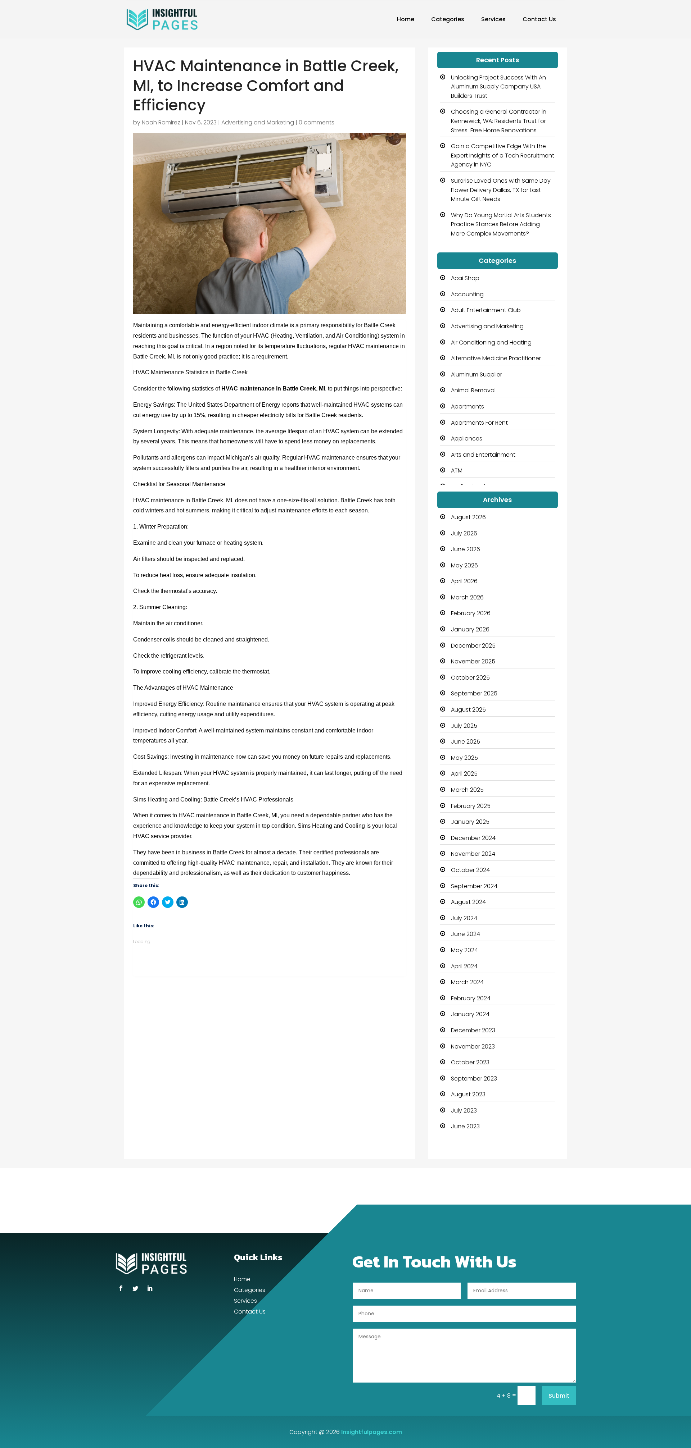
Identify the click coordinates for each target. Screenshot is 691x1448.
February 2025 (471, 806)
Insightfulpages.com (371, 1432)
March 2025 (467, 790)
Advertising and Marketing (257, 122)
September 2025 (474, 693)
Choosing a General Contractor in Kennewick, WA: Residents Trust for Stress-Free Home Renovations (498, 121)
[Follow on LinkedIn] (149, 1288)
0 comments (316, 122)
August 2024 (468, 902)
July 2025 (464, 726)
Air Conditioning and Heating (491, 342)
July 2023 (464, 1110)
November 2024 (473, 854)
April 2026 (464, 581)
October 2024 (470, 870)
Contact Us (539, 19)
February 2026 (471, 613)
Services (493, 19)
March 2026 (467, 597)
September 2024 (474, 886)
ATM (456, 470)
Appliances (466, 438)
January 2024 (470, 1014)
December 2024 (473, 838)
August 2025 (468, 709)
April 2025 (464, 773)
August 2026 (468, 517)
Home (405, 19)
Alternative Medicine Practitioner (496, 358)
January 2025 (470, 822)
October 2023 (470, 1062)
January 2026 (470, 629)
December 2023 (473, 1030)
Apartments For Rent (479, 423)
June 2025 (465, 741)
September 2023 (474, 1078)
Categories (447, 19)
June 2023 (465, 1126)
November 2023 (473, 1046)
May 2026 (464, 565)
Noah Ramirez (161, 122)
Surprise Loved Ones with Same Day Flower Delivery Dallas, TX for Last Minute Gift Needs (501, 190)
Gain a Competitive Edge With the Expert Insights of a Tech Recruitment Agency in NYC (502, 155)
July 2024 (464, 918)
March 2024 (467, 982)
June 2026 (465, 549)
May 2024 (464, 950)
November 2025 (473, 661)
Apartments (467, 406)
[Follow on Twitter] (135, 1288)
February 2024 (471, 998)
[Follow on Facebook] (121, 1288)
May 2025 (464, 758)
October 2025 (470, 677)
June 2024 (465, 934)
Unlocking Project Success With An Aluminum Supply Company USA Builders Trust (498, 86)
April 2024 (464, 966)
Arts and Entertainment (483, 455)
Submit (558, 1396)
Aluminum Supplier (476, 374)
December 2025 (473, 645)
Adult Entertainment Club (486, 310)
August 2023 (468, 1094)
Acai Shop (465, 278)
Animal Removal (473, 390)
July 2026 (464, 533)
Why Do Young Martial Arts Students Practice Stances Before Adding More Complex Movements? (501, 224)
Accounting (467, 294)
